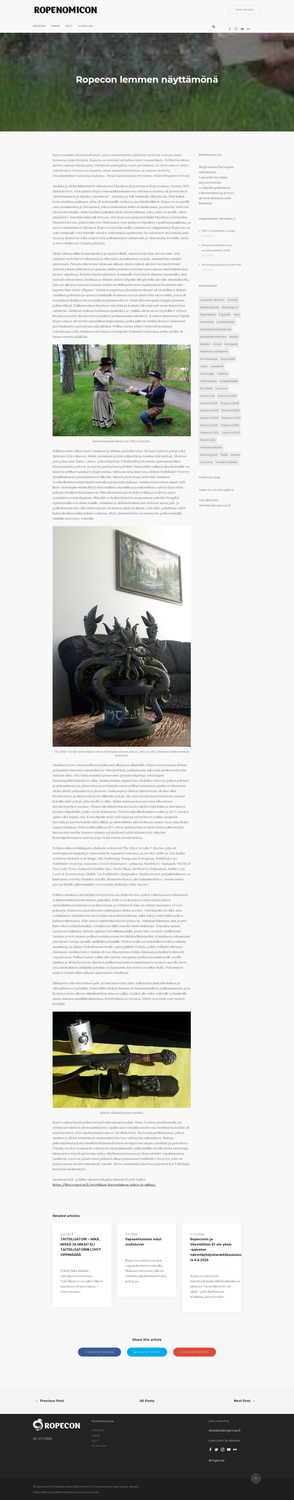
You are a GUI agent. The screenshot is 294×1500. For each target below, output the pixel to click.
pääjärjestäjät (229, 381)
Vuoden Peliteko (227, 462)
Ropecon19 (207, 395)
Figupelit (224, 314)
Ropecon (39, 26)
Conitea (232, 299)
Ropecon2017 (209, 403)
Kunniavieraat (209, 358)
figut (237, 314)
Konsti (217, 344)
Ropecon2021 (209, 425)
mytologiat (207, 373)
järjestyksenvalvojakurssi (215, 329)
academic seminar (212, 299)
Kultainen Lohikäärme (214, 351)
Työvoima (206, 462)
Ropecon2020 (209, 417)
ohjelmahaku (208, 381)
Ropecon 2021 (231, 417)
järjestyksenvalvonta (213, 336)
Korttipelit (231, 344)
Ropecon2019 (230, 410)
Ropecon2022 (230, 425)
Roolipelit (206, 388)
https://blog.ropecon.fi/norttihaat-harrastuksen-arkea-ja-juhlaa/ (104, 1185)
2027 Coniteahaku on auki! (218, 230)
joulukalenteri (226, 321)
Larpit (203, 366)
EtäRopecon (230, 307)
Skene (55, 26)
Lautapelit (217, 366)
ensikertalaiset (209, 307)
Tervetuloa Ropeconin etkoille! (221, 264)
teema (235, 454)
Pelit (69, 26)
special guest (208, 454)
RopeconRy (207, 439)
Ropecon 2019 (209, 410)
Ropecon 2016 (227, 395)
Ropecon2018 (230, 403)
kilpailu (233, 336)
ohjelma (222, 373)
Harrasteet (207, 321)
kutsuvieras (228, 358)
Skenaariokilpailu (211, 447)
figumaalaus (208, 314)
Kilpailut (205, 344)
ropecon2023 (231, 432)
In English (85, 26)
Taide (224, 454)
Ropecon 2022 (209, 432)
